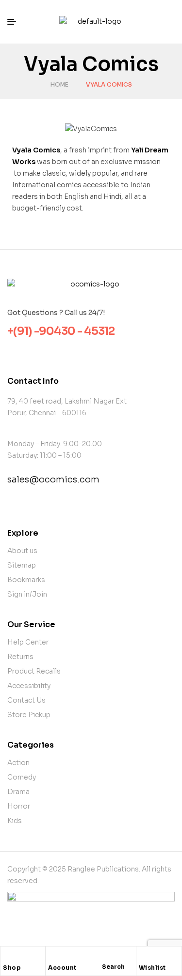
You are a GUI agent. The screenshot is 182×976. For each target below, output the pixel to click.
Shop (12, 967)
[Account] (53, 956)
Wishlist (152, 967)
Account (62, 967)
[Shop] (8, 956)
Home (59, 84)
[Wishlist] (144, 956)
